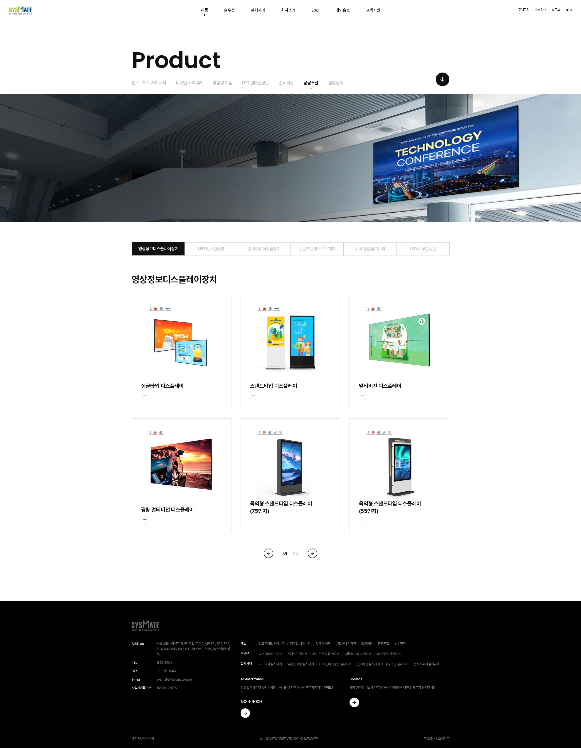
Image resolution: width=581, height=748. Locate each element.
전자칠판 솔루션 (297, 654)
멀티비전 (286, 82)
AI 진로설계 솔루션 (389, 654)
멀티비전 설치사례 (368, 664)
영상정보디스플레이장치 (158, 248)
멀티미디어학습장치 (264, 248)
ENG (569, 9)
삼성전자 (335, 82)
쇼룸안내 (540, 9)
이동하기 (245, 713)
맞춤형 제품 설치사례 (300, 664)
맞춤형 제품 (222, 82)
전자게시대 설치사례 (427, 664)
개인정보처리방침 (143, 739)
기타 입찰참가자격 (370, 248)
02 (295, 553)
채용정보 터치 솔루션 (358, 654)
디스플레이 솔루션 (270, 654)
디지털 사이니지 (189, 82)
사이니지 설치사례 (270, 664)
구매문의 (523, 9)
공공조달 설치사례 (396, 664)
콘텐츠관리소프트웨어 (317, 248)
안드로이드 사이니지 (149, 82)
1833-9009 (251, 701)
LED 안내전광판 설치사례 (335, 664)
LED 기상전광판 (423, 248)
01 (285, 553)
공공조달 (310, 82)
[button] (442, 79)
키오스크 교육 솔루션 (326, 654)
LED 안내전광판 (255, 82)
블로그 (556, 9)
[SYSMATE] (20, 10)
